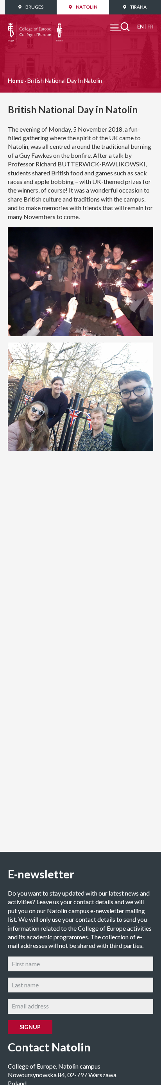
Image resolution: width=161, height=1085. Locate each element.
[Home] (35, 26)
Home (15, 80)
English (140, 26)
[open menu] (120, 26)
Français (150, 26)
